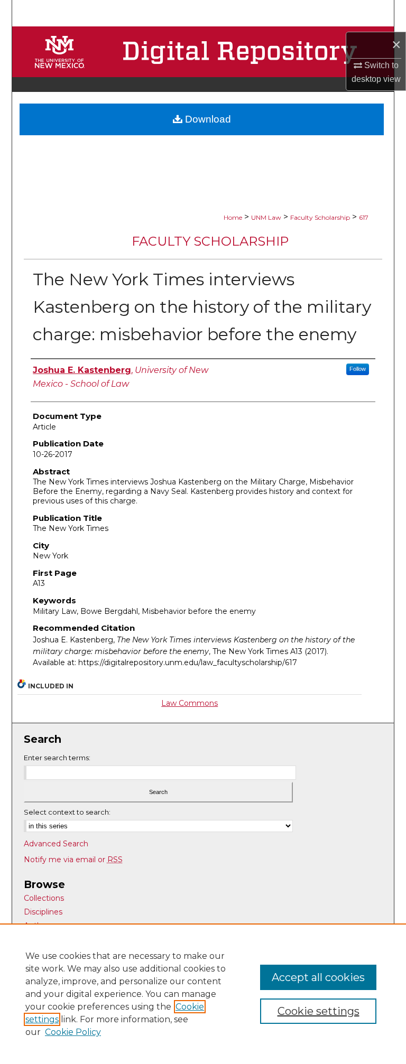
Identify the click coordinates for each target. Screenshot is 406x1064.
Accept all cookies (318, 977)
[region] (203, 993)
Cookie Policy (73, 1032)
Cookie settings (318, 1011)
